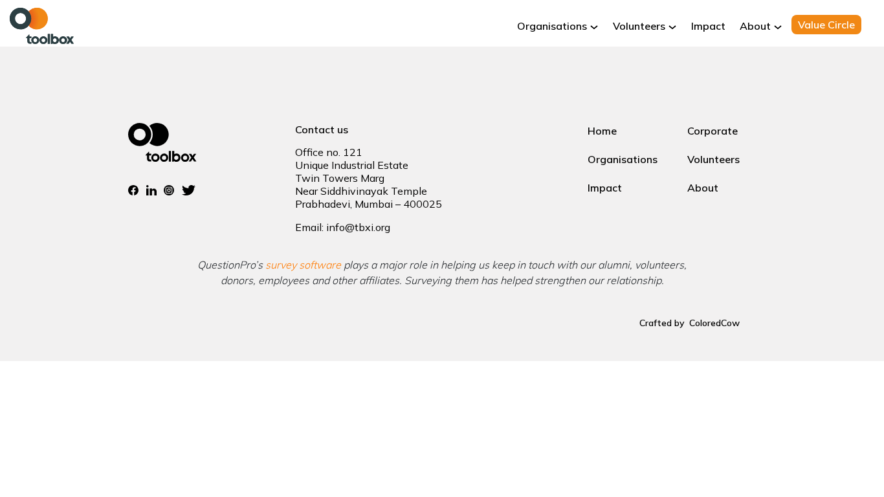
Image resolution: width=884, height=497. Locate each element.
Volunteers (639, 25)
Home (602, 130)
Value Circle (826, 24)
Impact (708, 25)
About (755, 25)
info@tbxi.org (358, 227)
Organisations (552, 25)
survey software (303, 264)
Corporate (712, 130)
